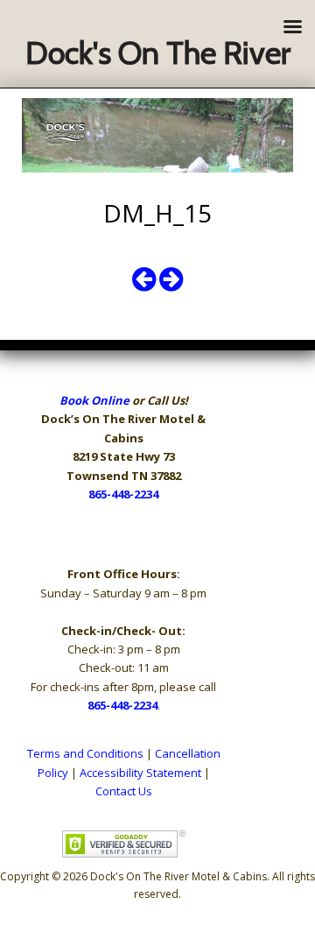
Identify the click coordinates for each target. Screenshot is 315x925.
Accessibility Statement (140, 772)
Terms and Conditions (85, 753)
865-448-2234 (123, 494)
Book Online (95, 400)
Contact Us (123, 791)
